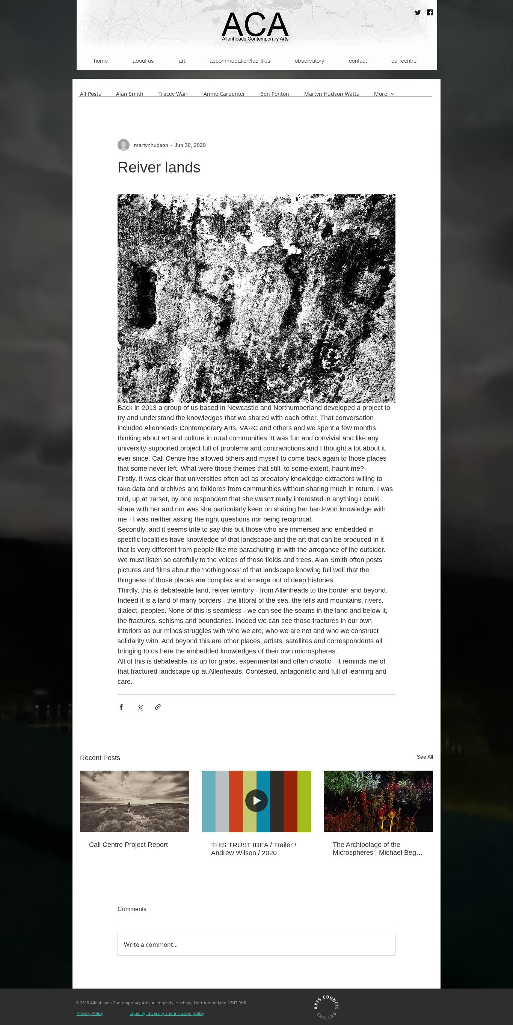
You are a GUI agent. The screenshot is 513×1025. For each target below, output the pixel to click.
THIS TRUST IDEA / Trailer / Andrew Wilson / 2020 (253, 849)
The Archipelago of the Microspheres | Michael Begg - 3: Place (376, 849)
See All (425, 757)
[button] (143, 60)
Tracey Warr (173, 93)
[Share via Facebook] (121, 707)
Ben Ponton (274, 93)
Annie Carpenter (224, 93)
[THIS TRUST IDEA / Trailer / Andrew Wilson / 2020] (256, 801)
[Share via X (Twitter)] (139, 707)
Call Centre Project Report (128, 844)
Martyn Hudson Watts (331, 93)
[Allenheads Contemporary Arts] (430, 12)
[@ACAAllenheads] (418, 12)
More (380, 93)
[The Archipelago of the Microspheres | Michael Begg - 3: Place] (378, 801)
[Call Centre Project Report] (134, 801)
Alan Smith (129, 93)
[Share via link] (157, 707)
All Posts (90, 93)
